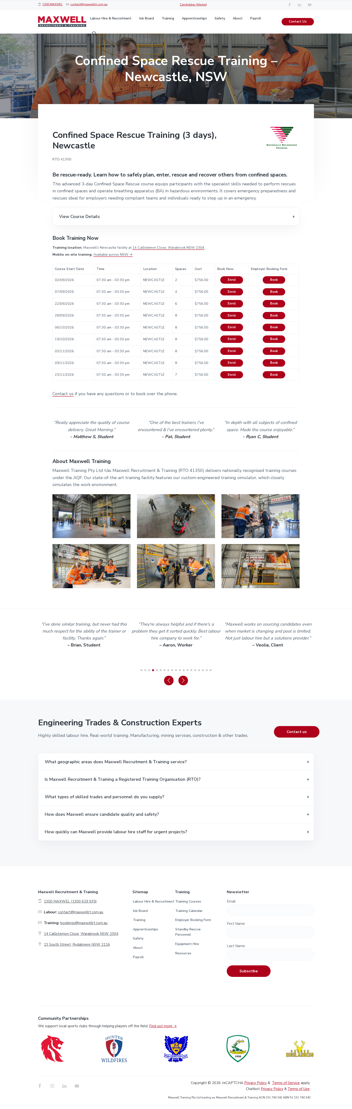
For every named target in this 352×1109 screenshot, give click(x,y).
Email (231, 901)
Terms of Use (299, 1088)
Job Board (140, 911)
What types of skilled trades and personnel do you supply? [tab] (104, 797)
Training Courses (188, 901)
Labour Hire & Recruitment (153, 901)
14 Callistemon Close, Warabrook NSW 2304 (168, 247)
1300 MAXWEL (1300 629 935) (70, 901)
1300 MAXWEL (52, 4)
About (138, 947)
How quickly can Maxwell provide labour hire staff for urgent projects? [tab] (116, 832)
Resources (183, 953)
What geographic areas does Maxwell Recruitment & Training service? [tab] (116, 762)
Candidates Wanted (193, 4)
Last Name (236, 946)
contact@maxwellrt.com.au (89, 4)
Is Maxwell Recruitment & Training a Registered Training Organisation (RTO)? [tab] (123, 779)
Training (139, 920)
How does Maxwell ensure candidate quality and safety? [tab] (102, 814)
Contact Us (298, 21)
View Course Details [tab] (79, 216)
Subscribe (248, 971)
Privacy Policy (255, 1082)
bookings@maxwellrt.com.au (84, 923)
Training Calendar (189, 911)
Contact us (63, 394)
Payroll (138, 957)
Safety (138, 938)
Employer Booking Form (193, 920)
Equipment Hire (187, 944)
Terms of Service (286, 1082)
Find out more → (163, 1026)
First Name (236, 923)
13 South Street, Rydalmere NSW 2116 (77, 944)
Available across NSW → (113, 254)
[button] (169, 680)
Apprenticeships (145, 929)
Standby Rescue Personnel (188, 932)
